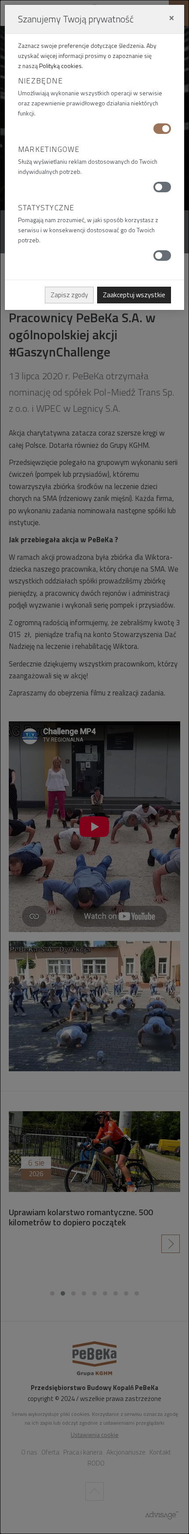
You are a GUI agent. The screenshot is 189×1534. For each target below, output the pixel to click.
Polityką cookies (60, 65)
